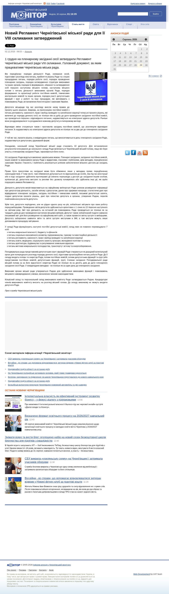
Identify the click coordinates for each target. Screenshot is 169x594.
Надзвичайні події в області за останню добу (29, 369)
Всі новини (154, 76)
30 (146, 65)
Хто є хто (145, 24)
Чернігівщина (15, 25)
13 (130, 57)
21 (135, 61)
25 (120, 65)
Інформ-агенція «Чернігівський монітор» (27, 9)
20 (130, 61)
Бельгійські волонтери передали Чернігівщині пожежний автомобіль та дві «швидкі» (47, 385)
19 (125, 61)
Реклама (22, 570)
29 (141, 65)
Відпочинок (112, 24)
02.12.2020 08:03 (13, 51)
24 (115, 65)
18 (120, 61)
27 (130, 65)
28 (135, 65)
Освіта (96, 24)
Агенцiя (28, 51)
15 (141, 57)
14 (135, 57)
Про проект (11, 570)
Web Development (141, 574)
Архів (51, 570)
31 (115, 69)
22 (141, 61)
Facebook (60, 3)
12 (125, 57)
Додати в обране (155, 3)
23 (146, 61)
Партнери (33, 570)
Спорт (129, 24)
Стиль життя (78, 24)
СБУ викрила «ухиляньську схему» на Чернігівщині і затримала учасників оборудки (47, 359)
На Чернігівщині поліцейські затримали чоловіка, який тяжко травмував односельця (47, 373)
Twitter (53, 3)
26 (125, 65)
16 (146, 57)
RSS (48, 3)
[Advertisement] (56, 326)
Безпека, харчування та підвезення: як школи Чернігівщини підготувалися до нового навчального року (56, 377)
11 (120, 57)
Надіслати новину (138, 3)
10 (115, 57)
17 (115, 61)
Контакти (43, 570)
